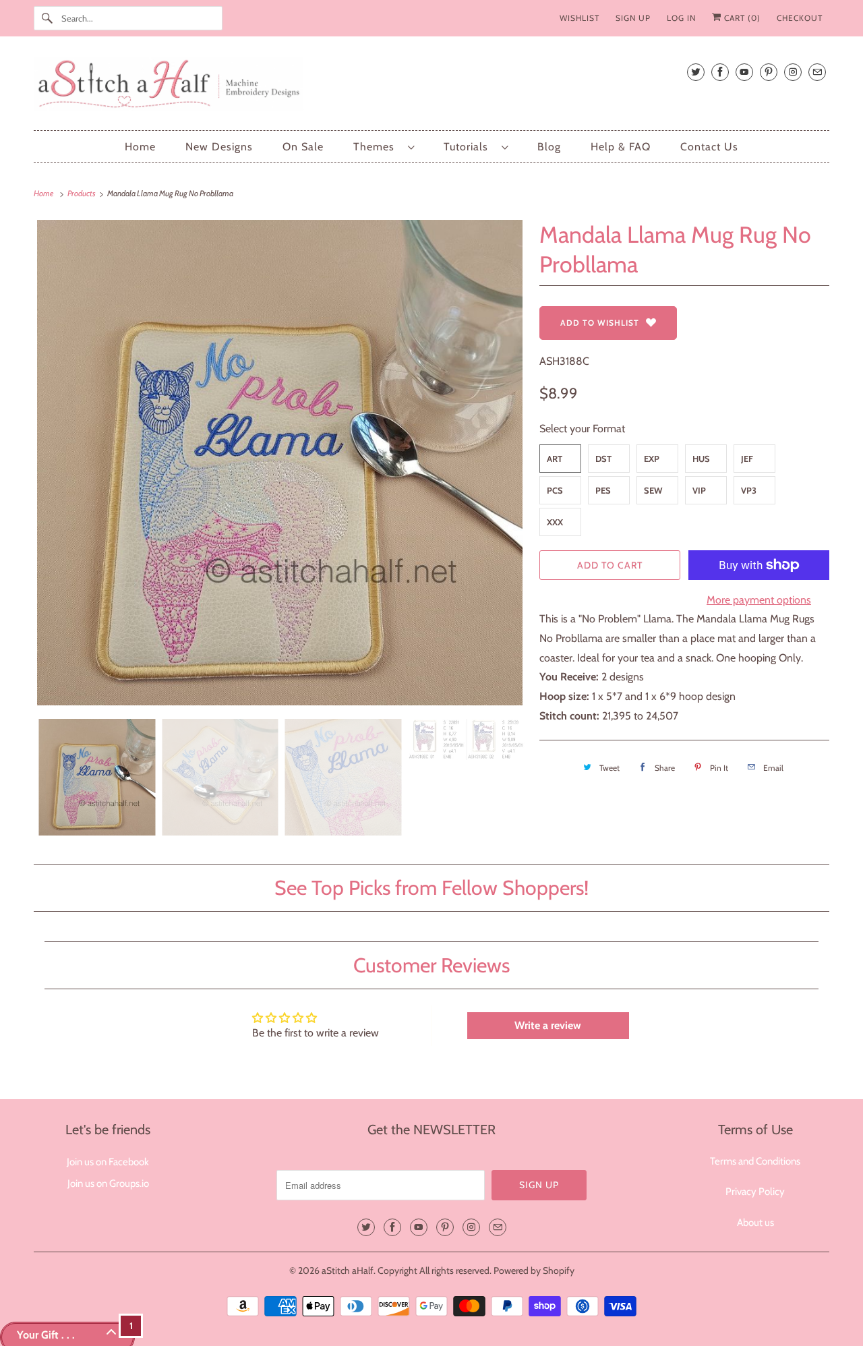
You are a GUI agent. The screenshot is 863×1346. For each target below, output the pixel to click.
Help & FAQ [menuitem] (621, 146)
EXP (651, 458)
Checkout (800, 18)
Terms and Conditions (755, 1161)
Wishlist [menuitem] (579, 18)
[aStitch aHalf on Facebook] (720, 72)
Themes (377, 146)
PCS (555, 490)
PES (603, 490)
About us (755, 1223)
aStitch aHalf (348, 1270)
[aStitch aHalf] (431, 87)
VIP (699, 490)
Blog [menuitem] (549, 146)
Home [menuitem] (140, 146)
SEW (653, 490)
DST (603, 458)
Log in (681, 18)
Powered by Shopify (534, 1270)
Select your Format (582, 428)
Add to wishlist (599, 323)
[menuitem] (383, 147)
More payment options (759, 599)
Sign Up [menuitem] (633, 18)
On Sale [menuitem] (303, 146)
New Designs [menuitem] (219, 146)
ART (554, 458)
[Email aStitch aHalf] (817, 72)
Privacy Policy (755, 1192)
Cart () (741, 18)
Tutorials (469, 146)
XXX (555, 522)
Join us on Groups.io (108, 1183)
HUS (701, 458)
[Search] (47, 18)
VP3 (748, 490)
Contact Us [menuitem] (709, 146)
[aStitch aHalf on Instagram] (793, 72)
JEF (747, 458)
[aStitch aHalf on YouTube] (744, 72)
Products (82, 193)
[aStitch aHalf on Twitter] (696, 72)
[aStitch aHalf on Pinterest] (768, 72)
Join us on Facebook (108, 1162)
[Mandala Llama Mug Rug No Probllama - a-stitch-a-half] (280, 462)
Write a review (547, 1025)
